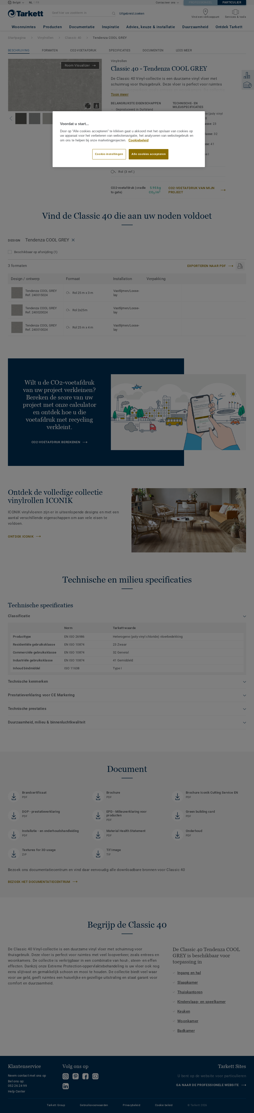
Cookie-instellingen (109, 154)
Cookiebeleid (138, 140)
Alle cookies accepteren (148, 154)
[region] (129, 139)
